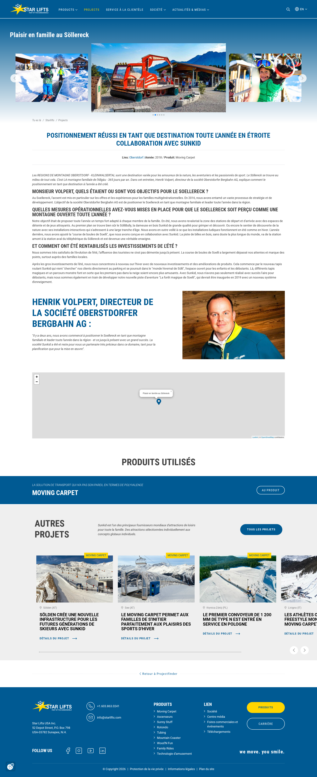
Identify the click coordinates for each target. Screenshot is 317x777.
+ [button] (37, 377)
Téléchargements (218, 731)
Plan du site (206, 769)
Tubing (161, 732)
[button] (14, 78)
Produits (265, 707)
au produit (271, 490)
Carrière (266, 723)
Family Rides (165, 748)
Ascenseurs (165, 716)
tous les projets (261, 529)
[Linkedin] (102, 750)
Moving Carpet (166, 711)
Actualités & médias (189, 9)
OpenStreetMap (267, 437)
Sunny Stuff (164, 722)
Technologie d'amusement (174, 753)
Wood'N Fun (165, 743)
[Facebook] (68, 750)
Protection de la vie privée (147, 769)
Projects (91, 9)
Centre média (216, 716)
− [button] (37, 382)
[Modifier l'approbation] (11, 766)
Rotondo (162, 727)
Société (212, 711)
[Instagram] (79, 750)
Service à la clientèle (124, 9)
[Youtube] (91, 750)
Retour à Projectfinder (159, 673)
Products (66, 9)
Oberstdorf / (137, 157)
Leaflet (255, 437)
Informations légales (181, 769)
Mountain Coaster (169, 738)
